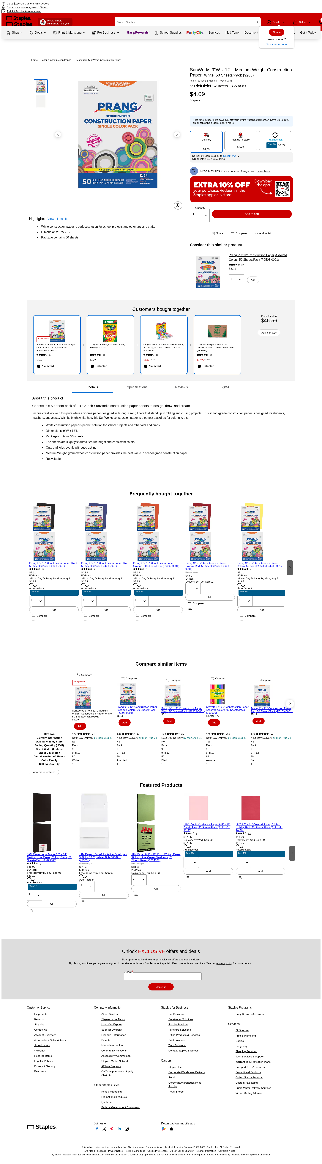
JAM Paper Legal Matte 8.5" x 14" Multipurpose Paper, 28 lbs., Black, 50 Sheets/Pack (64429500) (49, 857)
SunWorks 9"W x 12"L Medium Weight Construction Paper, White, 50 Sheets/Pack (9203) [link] (56, 347)
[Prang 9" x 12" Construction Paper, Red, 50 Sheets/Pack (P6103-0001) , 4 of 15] (273, 695)
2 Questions (239, 85)
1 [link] (40, 863)
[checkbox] (57, 366)
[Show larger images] (178, 205)
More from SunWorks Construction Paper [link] (98, 60)
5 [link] (196, 834)
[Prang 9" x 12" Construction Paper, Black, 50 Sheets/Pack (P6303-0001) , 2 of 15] (183, 695)
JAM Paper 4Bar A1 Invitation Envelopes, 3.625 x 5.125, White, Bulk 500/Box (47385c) (103, 857)
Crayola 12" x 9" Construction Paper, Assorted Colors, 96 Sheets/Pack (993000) (227, 709)
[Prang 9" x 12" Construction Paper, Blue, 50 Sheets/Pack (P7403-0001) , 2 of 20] (106, 531)
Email (129, 971)
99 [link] (157, 355)
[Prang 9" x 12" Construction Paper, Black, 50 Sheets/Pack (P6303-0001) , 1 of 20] (54, 531)
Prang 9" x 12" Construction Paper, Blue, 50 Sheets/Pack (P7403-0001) (105, 564)
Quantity (200, 208)
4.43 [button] (192, 85)
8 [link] (146, 569)
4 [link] (94, 569)
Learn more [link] (227, 122)
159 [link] (228, 734)
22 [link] (104, 355)
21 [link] (43, 569)
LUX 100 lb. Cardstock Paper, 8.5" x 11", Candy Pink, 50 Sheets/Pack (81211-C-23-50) (207, 827)
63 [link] (249, 834)
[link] (54, 3)
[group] (54, 567)
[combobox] (188, 22)
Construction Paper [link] (60, 60)
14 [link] (50, 355)
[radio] (206, 140)
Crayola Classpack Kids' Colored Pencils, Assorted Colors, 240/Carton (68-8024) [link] (215, 347)
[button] (257, 22)
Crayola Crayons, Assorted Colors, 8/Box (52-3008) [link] (107, 346)
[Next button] (177, 134)
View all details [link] (57, 218)
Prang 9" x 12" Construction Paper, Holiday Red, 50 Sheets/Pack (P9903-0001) (207, 565)
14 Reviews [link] (221, 85)
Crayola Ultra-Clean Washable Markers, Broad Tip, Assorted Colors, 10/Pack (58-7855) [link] (163, 347)
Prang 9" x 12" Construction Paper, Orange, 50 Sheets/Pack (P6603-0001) (156, 564)
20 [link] (243, 265)
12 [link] (272, 734)
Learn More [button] (263, 171)
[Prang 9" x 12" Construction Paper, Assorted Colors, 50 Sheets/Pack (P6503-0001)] (208, 272)
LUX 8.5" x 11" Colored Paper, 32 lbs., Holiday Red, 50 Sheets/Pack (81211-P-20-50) (259, 827)
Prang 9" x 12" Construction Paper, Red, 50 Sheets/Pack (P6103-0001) (272, 710)
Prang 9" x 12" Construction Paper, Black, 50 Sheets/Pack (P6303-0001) (53, 564)
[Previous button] (58, 134)
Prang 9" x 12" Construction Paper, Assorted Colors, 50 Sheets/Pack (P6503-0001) (258, 257)
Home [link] (34, 60)
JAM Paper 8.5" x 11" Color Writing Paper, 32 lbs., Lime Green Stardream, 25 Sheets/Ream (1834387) (156, 857)
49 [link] (211, 355)
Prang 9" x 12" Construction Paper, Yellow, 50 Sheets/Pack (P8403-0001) (259, 564)
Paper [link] (44, 60)
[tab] (92, 387)
